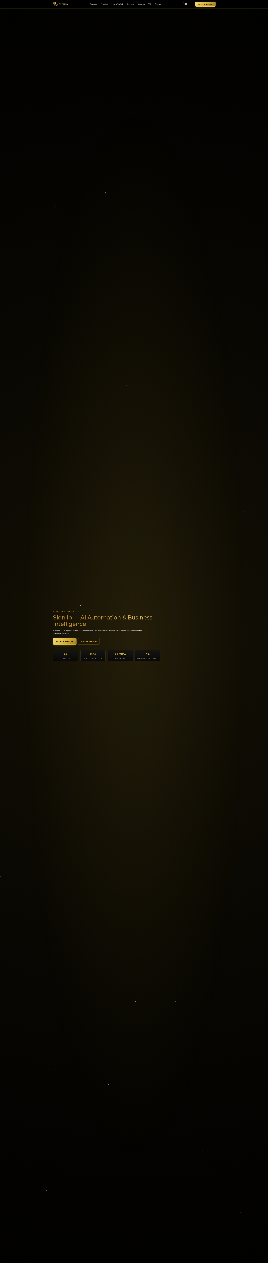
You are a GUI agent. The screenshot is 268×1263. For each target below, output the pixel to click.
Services (93, 4)
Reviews (141, 4)
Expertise (104, 4)
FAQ (149, 4)
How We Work (117, 4)
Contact (158, 4)
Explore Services (89, 641)
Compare (130, 4)
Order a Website (205, 4)
